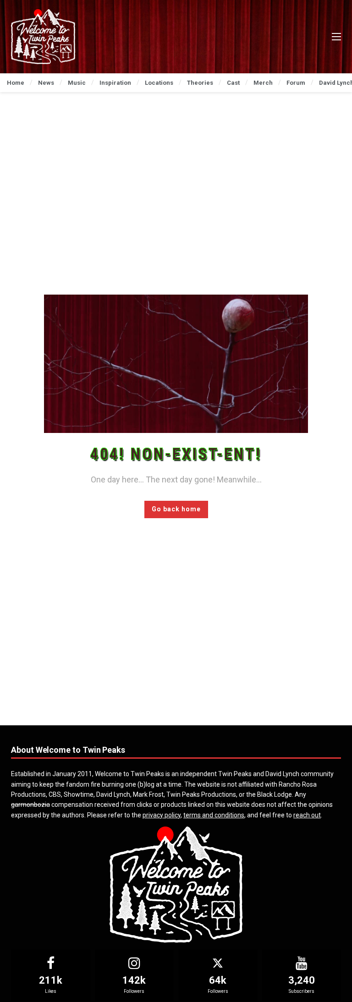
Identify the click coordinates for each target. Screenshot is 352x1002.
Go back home (176, 509)
